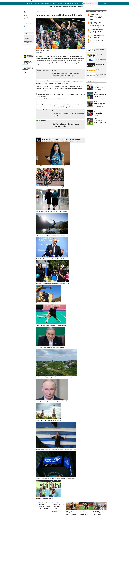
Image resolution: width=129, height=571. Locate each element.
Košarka (42, 3)
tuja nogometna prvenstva (29, 42)
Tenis (65, 3)
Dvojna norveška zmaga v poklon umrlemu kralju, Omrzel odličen (97, 31)
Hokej (61, 3)
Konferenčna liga (73, 6)
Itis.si (35, 0)
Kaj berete (91, 11)
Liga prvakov (60, 6)
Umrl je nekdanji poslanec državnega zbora (97, 36)
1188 (38, 0)
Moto (78, 3)
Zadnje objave (101, 11)
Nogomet (37, 3)
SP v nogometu (49, 6)
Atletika (74, 3)
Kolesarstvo (48, 3)
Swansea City (26, 35)
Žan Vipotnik (26, 33)
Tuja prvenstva (80, 6)
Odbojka (69, 3)
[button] (23, 3)
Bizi (28, 0)
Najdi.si (31, 0)
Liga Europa (66, 6)
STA (25, 13)
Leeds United (26, 38)
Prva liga (55, 6)
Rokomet (54, 3)
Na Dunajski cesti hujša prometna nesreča (96, 41)
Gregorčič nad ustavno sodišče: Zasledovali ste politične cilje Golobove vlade (96, 17)
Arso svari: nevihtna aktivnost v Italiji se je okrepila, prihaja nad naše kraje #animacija (97, 24)
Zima (58, 3)
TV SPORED (25, 0)
